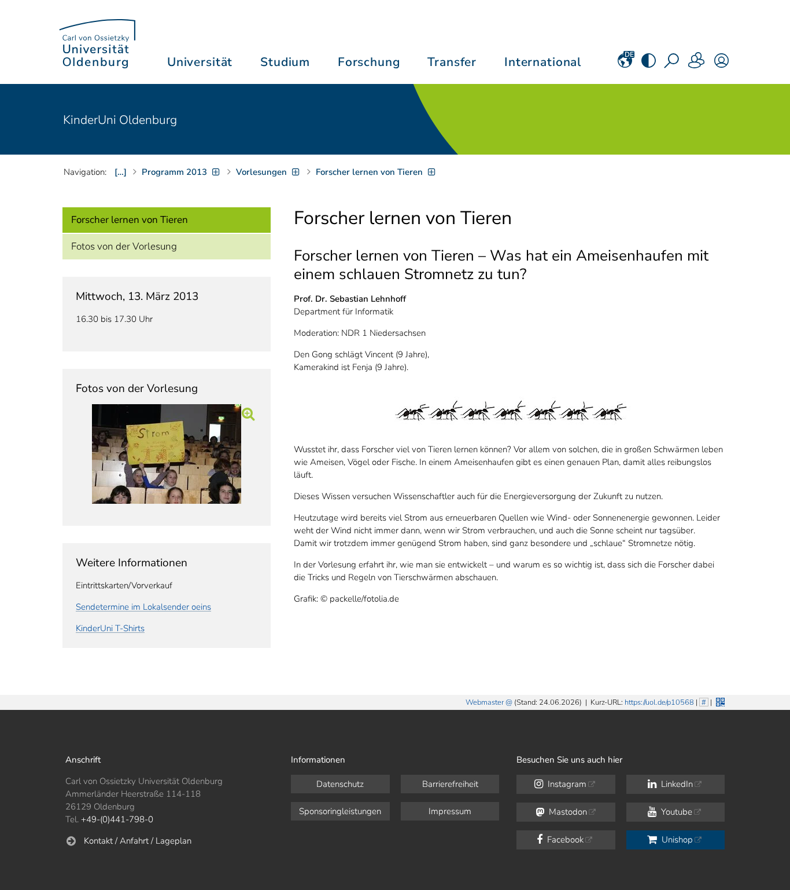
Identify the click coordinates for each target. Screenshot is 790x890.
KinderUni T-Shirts (110, 628)
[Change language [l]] (625, 64)
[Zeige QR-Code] (719, 701)
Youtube (675, 812)
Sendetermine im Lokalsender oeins (143, 607)
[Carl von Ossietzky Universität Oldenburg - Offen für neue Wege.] (97, 42)
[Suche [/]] (672, 64)
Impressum (450, 811)
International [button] (542, 62)
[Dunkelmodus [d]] (648, 64)
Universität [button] (199, 62)
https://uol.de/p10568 (659, 702)
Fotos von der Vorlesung (124, 246)
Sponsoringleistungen (340, 811)
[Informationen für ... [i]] (697, 64)
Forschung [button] (369, 62)
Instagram (565, 784)
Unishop (676, 839)
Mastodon (567, 812)
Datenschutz (340, 784)
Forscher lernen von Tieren (129, 219)
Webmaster (485, 702)
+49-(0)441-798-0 (117, 819)
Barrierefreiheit (450, 784)
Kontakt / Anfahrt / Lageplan (137, 841)
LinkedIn (676, 784)
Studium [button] (285, 62)
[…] (121, 172)
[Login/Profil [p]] (721, 64)
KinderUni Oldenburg (120, 120)
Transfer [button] (452, 62)
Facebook (564, 839)
